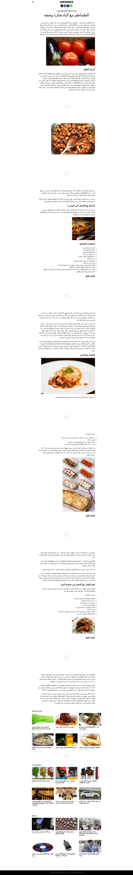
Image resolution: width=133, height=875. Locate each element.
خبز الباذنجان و (65, 341)
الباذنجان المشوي (75, 76)
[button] (33, 1)
